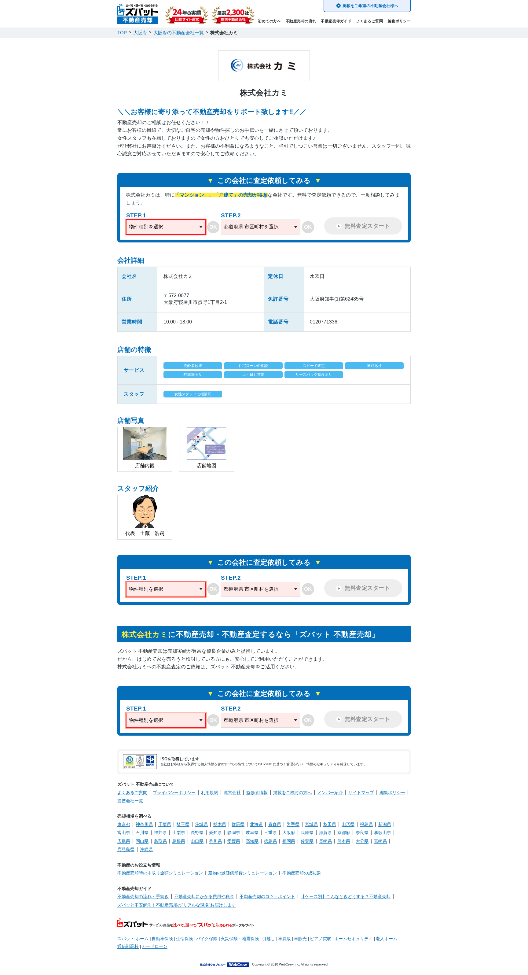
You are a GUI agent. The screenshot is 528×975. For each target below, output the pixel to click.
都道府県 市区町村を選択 (251, 226)
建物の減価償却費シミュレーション (242, 872)
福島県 (366, 824)
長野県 (197, 832)
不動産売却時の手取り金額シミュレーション (160, 872)
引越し (268, 938)
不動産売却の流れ (301, 21)
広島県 (123, 841)
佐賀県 (307, 841)
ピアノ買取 (320, 938)
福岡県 (288, 841)
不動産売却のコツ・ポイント (267, 896)
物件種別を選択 (146, 226)
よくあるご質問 (369, 21)
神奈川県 (144, 824)
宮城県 (311, 824)
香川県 (215, 841)
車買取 (284, 938)
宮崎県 (380, 841)
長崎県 (325, 841)
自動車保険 (162, 938)
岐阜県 (252, 832)
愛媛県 (233, 841)
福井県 (160, 832)
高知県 (252, 841)
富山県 (123, 832)
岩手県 (293, 824)
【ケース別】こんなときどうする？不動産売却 (346, 896)
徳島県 (270, 841)
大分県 (362, 841)
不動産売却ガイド (336, 21)
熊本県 (343, 841)
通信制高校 (128, 946)
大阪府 (288, 832)
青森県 (274, 824)
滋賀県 (325, 832)
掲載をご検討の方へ (292, 792)
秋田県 (329, 824)
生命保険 (184, 938)
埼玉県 (183, 824)
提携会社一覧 (130, 800)
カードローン (154, 946)
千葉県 (164, 824)
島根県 (178, 841)
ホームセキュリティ (353, 938)
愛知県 (215, 832)
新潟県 (384, 824)
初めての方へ (269, 21)
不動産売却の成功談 (301, 872)
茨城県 (201, 824)
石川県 (142, 832)
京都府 (343, 832)
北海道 (256, 824)
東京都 (123, 824)
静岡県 (233, 832)
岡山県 (142, 841)
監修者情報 (257, 792)
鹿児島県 (125, 849)
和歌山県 (382, 832)
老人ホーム (386, 938)
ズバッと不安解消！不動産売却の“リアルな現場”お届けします (176, 905)
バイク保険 (207, 938)
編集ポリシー (399, 21)
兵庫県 (307, 832)
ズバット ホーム (132, 938)
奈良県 (362, 832)
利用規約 (209, 792)
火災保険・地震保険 (240, 938)
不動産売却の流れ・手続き (143, 896)
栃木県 (219, 824)
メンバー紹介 (330, 792)
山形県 (348, 824)
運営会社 (232, 792)
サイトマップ (361, 792)
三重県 (270, 832)
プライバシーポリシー (174, 792)
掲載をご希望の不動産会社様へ (370, 5)
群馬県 (238, 824)
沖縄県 (146, 849)
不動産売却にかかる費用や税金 (204, 896)
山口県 (197, 841)
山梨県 (178, 832)
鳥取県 (160, 841)
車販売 (300, 938)
